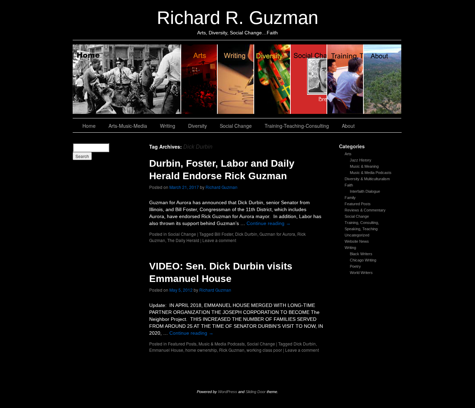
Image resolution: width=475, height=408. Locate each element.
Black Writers (361, 254)
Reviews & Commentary (365, 210)
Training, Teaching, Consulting (345, 79)
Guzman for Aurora (277, 234)
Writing (236, 79)
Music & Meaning (364, 166)
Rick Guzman (231, 350)
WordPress (227, 392)
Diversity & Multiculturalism (367, 179)
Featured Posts (358, 204)
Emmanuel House (166, 350)
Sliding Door (255, 392)
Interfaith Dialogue (365, 191)
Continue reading (269, 223)
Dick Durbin (246, 234)
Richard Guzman (222, 187)
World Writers (361, 272)
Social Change (309, 79)
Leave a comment (219, 240)
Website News (357, 241)
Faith (349, 185)
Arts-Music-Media (127, 125)
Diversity (272, 79)
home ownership (201, 350)
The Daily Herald (183, 240)
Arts (348, 154)
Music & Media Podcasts (371, 172)
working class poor (264, 350)
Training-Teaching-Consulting (297, 125)
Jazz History (360, 160)
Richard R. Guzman (237, 17)
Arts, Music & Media (199, 79)
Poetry (355, 266)
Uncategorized (357, 235)
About (382, 79)
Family (350, 197)
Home (127, 79)
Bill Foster (224, 234)
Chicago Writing (363, 260)
